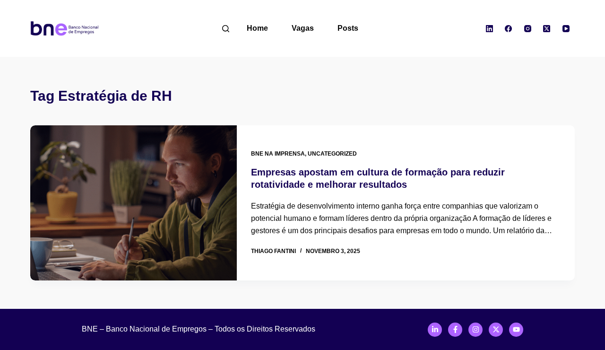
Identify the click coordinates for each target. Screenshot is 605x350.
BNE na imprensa (278, 153)
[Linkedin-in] (435, 330)
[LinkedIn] (490, 28)
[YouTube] (566, 28)
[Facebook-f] (455, 330)
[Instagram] (528, 28)
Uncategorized (332, 153)
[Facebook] (509, 28)
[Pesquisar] (225, 28)
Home (257, 28)
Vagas (303, 28)
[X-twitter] (496, 330)
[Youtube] (516, 330)
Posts (347, 28)
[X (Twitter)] (547, 28)
